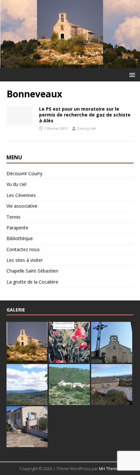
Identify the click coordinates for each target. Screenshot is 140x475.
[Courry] (70, 64)
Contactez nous (23, 249)
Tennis (14, 217)
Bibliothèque (20, 238)
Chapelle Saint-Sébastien (32, 271)
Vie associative (22, 206)
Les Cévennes (21, 195)
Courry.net (86, 128)
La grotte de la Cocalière (32, 282)
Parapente (17, 228)
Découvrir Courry (24, 173)
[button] (131, 74)
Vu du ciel (16, 184)
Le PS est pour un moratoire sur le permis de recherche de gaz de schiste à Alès (85, 115)
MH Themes (110, 468)
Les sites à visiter (25, 260)
